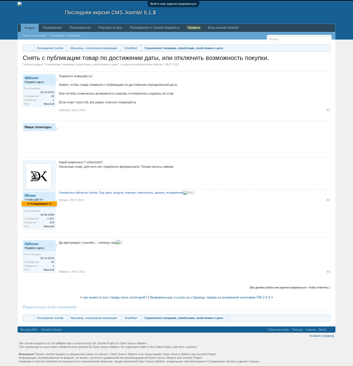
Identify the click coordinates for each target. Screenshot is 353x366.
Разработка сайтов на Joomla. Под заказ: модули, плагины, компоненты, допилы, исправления (121, 192)
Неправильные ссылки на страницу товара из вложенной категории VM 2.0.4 (210, 297)
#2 (328, 200)
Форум (30, 28)
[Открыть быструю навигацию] (327, 48)
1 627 (50, 218)
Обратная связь (278, 329)
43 (52, 96)
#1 (328, 110)
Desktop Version (51, 329)
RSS (331, 329)
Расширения (52, 27)
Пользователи (80, 27)
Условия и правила (321, 335)
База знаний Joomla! (223, 27)
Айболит (158, 64)
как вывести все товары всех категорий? (115, 297)
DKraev (30, 195)
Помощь (297, 329)
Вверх (323, 329)
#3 (328, 271)
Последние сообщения (66, 35)
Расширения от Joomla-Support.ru (155, 27)
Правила (193, 27)
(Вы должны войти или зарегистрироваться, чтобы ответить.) (290, 287)
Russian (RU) (28, 329)
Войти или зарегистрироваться (173, 4)
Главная (310, 329)
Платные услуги (110, 27)
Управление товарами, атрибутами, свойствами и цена (81, 64)
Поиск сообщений (34, 35)
